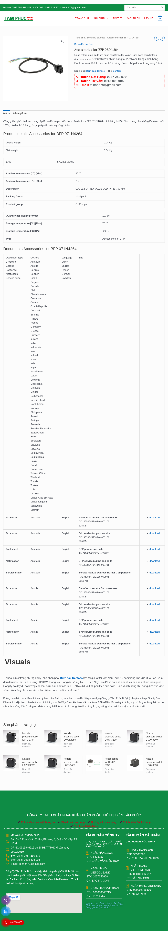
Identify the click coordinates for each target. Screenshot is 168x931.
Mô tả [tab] (6, 113)
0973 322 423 (52, 7)
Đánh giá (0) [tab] (20, 113)
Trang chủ (79, 37)
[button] (62, 41)
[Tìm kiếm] (162, 8)
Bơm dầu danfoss (96, 37)
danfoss (117, 71)
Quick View (11, 746)
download (154, 517)
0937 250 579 (19, 7)
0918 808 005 (36, 7)
